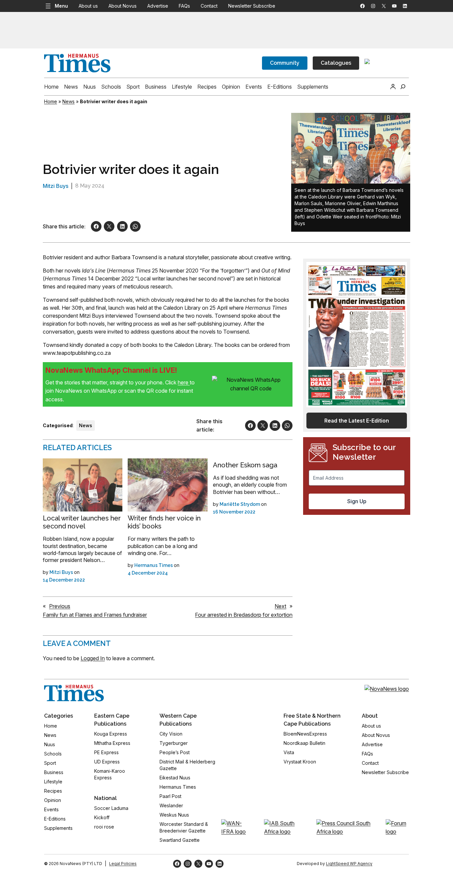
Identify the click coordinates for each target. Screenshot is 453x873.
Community (284, 63)
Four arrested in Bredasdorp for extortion (243, 614)
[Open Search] (403, 87)
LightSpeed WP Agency (349, 863)
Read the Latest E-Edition (356, 420)
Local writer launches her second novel (82, 522)
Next (280, 606)
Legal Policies (123, 863)
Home (50, 101)
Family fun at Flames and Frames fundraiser (95, 614)
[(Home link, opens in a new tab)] (74, 693)
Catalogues (336, 63)
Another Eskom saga (245, 465)
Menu (61, 6)
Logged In (93, 658)
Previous (59, 606)
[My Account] (393, 87)
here (184, 382)
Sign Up (356, 501)
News (68, 101)
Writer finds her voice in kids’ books (164, 522)
